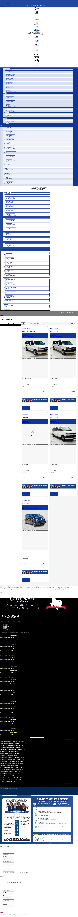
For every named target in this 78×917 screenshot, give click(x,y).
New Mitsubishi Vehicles (10, 84)
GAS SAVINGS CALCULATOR (11, 91)
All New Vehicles (9, 71)
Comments (5, 868)
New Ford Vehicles (9, 78)
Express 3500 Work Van (28, 331)
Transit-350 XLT (26, 417)
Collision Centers (6, 117)
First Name (5, 852)
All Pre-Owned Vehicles (10, 94)
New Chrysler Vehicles (10, 75)
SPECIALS (5, 107)
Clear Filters (73, 323)
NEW (4, 70)
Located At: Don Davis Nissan (26, 421)
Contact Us (8, 122)
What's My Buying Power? (10, 111)
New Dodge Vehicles (10, 136)
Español (2, 1)
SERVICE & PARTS (7, 173)
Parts (7, 116)
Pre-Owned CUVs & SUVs (10, 100)
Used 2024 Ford (25, 414)
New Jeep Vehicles (9, 82)
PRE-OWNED (6, 153)
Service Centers (9, 113)
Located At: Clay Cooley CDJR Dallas (28, 335)
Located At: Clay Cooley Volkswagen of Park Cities (31, 508)
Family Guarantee (9, 69)
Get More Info (26, 407)
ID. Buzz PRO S (26, 503)
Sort (27, 323)
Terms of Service (24, 632)
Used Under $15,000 (9, 97)
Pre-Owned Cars (9, 98)
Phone (4, 863)
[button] (36, 125)
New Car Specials (9, 169)
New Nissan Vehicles (9, 86)
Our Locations (6, 123)
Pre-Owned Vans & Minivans (11, 102)
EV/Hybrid (5, 92)
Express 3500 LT (54, 331)
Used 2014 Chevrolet (54, 328)
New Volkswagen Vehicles (10, 88)
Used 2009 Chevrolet (26, 328)
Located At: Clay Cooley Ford (54, 421)
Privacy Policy (18, 632)
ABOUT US (5, 118)
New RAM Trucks (9, 87)
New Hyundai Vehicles (10, 80)
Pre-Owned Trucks (9, 101)
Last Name (5, 856)
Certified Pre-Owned (10, 96)
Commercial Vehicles (10, 132)
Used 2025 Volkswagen (26, 500)
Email (4, 859)
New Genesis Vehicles (10, 79)
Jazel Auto (75, 790)
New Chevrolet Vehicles (10, 74)
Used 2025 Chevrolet (54, 414)
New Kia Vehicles (9, 83)
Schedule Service (9, 115)
